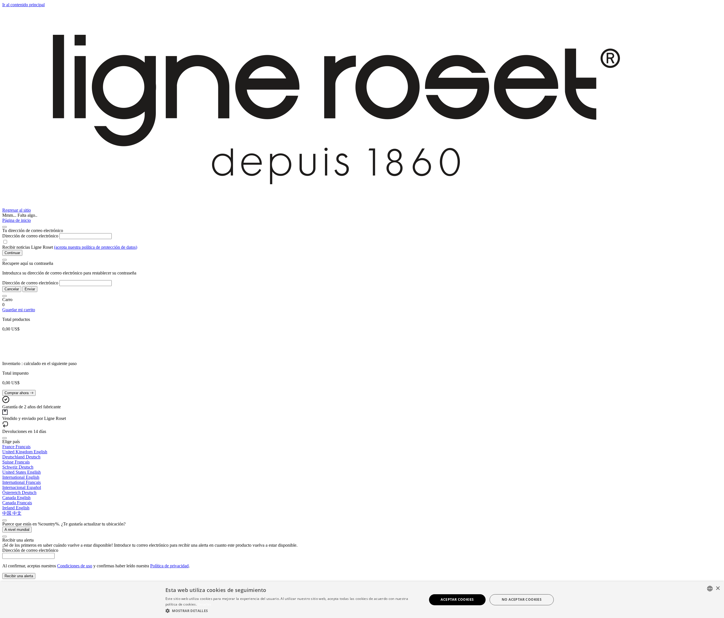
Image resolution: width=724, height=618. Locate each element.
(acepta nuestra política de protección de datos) (95, 247)
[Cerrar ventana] (4, 227)
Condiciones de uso (74, 565)
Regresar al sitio (16, 210)
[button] (292, 610)
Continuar (12, 253)
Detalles (204, 604)
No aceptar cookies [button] (522, 599)
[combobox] (710, 588)
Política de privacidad (169, 565)
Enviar (30, 289)
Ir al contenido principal (23, 4)
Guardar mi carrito (18, 309)
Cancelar (12, 289)
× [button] (718, 588)
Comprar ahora (17, 393)
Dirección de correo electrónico (30, 235)
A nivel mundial (17, 529)
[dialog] (362, 599)
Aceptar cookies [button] (457, 599)
